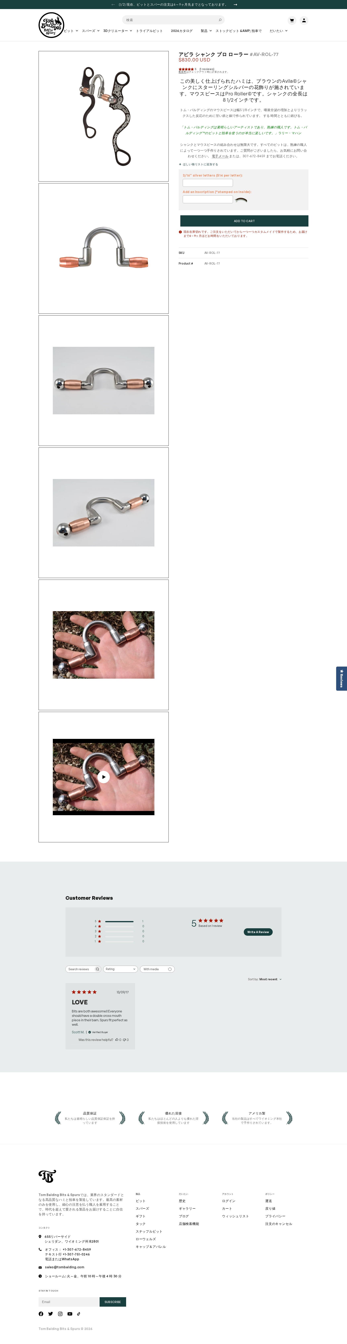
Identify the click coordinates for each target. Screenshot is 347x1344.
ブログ (184, 1216)
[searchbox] (80, 969)
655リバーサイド (58, 1237)
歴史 (182, 1201)
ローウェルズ (146, 1239)
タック (141, 1224)
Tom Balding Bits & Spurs (59, 1329)
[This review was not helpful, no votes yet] (124, 1040)
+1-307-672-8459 (77, 1249)
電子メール (220, 156)
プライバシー (275, 1216)
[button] (69, 33)
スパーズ (142, 1208)
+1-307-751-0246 (76, 1254)
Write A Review (258, 932)
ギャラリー (187, 1208)
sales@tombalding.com (64, 1267)
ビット (141, 1201)
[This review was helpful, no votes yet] (116, 1040)
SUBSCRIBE (113, 1302)
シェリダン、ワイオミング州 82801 (72, 1241)
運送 (268, 1201)
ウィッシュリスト (235, 1216)
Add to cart (244, 221)
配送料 (182, 71)
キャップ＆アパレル (151, 1247)
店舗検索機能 (189, 1224)
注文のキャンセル (278, 1224)
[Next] (237, 4)
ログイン (229, 1201)
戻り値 (270, 1208)
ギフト (141, 1216)
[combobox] (173, 19)
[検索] (220, 19)
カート (227, 1208)
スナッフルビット (149, 1231)
